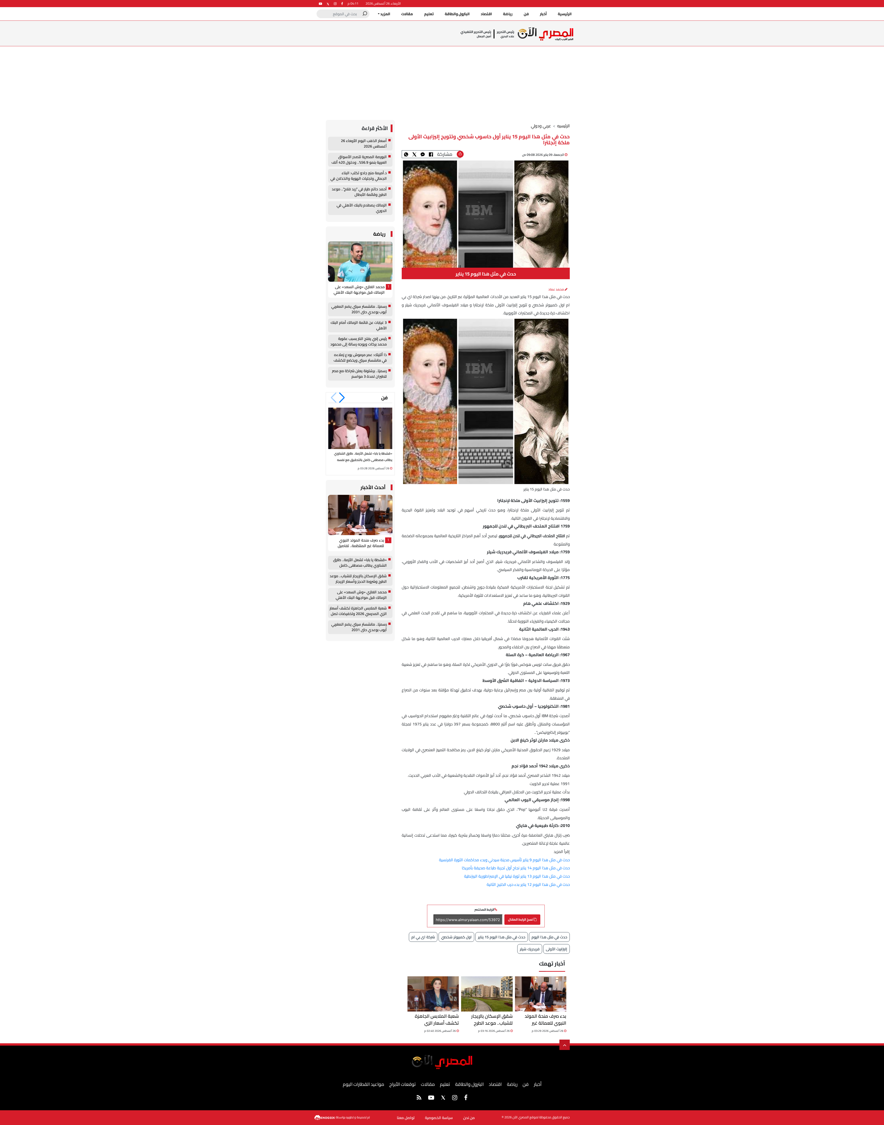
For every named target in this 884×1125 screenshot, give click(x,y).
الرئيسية (565, 13)
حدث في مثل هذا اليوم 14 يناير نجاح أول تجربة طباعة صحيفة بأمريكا (516, 868)
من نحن (469, 1117)
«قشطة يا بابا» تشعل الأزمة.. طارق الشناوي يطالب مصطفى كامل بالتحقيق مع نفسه (360, 562)
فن (526, 13)
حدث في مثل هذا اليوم (549, 937)
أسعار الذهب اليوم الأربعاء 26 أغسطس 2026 (364, 143)
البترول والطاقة (457, 13)
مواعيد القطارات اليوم (363, 1084)
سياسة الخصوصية (439, 1117)
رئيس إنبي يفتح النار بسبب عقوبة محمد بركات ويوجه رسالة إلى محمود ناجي (358, 341)
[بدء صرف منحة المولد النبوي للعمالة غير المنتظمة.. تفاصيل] (540, 994)
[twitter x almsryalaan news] (328, 4)
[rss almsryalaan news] (419, 1098)
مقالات (407, 13)
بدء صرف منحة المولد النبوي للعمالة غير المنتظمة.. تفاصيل (545, 1019)
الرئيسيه (563, 126)
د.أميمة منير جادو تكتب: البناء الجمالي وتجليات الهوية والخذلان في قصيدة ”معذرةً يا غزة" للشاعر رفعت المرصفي (358, 176)
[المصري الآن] (545, 34)
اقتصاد (486, 13)
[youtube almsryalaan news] (320, 4)
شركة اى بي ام (423, 937)
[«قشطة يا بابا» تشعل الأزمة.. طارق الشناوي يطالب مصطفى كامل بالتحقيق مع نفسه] (360, 428)
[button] (342, 398)
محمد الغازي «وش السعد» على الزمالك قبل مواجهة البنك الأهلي (359, 290)
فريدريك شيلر (530, 948)
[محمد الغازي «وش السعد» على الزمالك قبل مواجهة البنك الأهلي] (360, 261)
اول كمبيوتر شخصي (456, 937)
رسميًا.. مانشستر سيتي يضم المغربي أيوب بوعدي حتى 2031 (359, 309)
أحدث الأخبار (373, 487)
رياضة (507, 13)
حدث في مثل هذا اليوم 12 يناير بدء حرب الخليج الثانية (528, 884)
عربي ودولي (541, 126)
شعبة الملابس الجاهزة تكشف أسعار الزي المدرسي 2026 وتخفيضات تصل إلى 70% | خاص (434, 1019)
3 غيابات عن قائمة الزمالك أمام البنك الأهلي (359, 325)
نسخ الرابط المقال (520, 919)
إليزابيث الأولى (556, 948)
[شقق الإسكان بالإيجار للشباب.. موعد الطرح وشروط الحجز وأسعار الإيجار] (486, 994)
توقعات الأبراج (402, 1084)
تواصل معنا (406, 1117)
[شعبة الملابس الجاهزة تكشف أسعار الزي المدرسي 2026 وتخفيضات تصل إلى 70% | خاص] (433, 994)
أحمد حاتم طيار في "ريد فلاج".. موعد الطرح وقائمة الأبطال (359, 192)
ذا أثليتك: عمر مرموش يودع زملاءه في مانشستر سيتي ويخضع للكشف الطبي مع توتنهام (360, 357)
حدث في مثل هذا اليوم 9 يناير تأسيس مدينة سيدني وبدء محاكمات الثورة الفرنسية (504, 860)
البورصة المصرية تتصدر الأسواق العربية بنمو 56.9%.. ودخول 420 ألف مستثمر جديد (359, 159)
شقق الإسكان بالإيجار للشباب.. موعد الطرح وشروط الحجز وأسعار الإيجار (486, 1019)
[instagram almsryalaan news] (335, 4)
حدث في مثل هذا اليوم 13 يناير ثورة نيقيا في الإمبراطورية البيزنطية (517, 876)
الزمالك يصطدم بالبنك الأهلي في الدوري (362, 208)
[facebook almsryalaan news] (342, 4)
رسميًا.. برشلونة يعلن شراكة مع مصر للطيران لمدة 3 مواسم (359, 374)
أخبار (543, 13)
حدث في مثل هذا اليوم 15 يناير (501, 937)
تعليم (429, 13)
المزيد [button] (385, 13)
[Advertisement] (442, 81)
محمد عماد (556, 289)
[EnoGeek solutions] (325, 1117)
